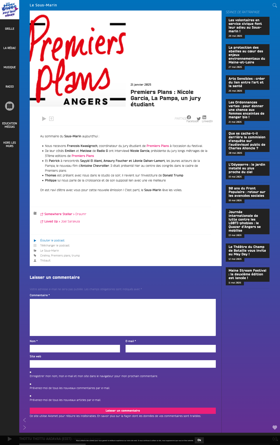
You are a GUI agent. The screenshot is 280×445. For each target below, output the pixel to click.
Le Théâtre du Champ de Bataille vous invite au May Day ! (247, 250)
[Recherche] (274, 5)
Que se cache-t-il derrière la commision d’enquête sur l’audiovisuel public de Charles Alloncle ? (247, 141)
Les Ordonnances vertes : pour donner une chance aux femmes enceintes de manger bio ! (246, 110)
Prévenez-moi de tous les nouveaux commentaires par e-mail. (70, 388)
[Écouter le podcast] (44, 119)
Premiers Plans (83, 156)
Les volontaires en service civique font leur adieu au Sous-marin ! (245, 26)
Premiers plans (60, 255)
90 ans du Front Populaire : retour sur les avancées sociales (247, 192)
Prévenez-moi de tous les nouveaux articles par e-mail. (65, 399)
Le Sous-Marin (49, 250)
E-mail (131, 341)
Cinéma (45, 255)
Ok (199, 440)
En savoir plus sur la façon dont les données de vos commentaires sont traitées (148, 415)
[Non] (277, 440)
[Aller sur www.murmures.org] (9, 106)
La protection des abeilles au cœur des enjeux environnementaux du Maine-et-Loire (247, 55)
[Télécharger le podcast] (51, 119)
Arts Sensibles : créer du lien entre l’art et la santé (247, 82)
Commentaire (40, 295)
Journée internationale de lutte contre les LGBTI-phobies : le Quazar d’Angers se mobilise (245, 221)
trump (76, 255)
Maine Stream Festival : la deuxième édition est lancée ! (247, 274)
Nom (34, 341)
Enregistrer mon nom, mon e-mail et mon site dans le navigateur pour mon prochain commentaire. (94, 376)
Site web (35, 356)
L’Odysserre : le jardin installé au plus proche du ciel (247, 168)
